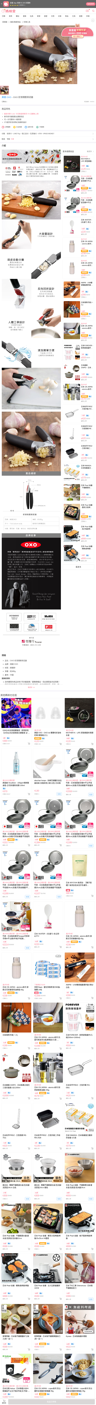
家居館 (5, 22)
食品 (66, 16)
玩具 (31, 16)
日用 (52, 16)
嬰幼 (17, 16)
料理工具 (27, 22)
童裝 (24, 16)
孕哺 (87, 16)
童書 (80, 16)
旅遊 (45, 16)
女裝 (59, 16)
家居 (38, 16)
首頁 (10, 16)
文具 (73, 16)
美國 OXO (7, 97)
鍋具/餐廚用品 (15, 22)
